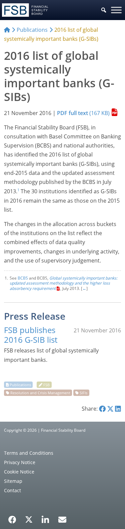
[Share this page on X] (110, 408)
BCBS (23, 278)
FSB (46, 384)
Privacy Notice (19, 462)
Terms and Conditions (28, 453)
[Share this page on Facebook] (102, 408)
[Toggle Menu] (116, 10)
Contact (12, 490)
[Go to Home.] (7, 29)
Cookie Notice (19, 471)
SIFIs (83, 392)
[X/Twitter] (29, 519)
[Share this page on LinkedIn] (118, 408)
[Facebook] (12, 517)
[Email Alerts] (62, 519)
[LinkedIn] (45, 517)
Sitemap (13, 481)
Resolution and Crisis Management (40, 392)
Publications (20, 384)
